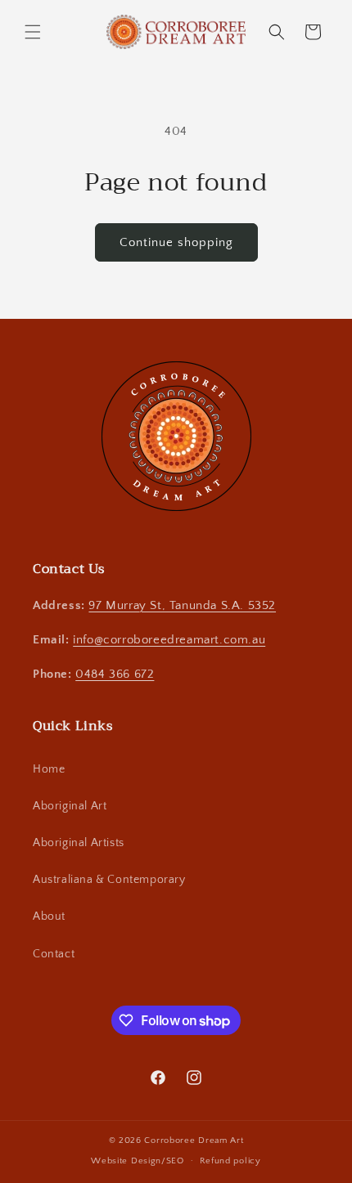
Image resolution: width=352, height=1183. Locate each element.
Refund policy (230, 1161)
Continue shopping (176, 242)
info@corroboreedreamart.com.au (169, 640)
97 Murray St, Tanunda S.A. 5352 (182, 605)
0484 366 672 (114, 674)
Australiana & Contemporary (109, 879)
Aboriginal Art (69, 806)
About (49, 916)
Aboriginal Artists (78, 842)
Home (49, 769)
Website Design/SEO (137, 1160)
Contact (53, 954)
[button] (33, 32)
